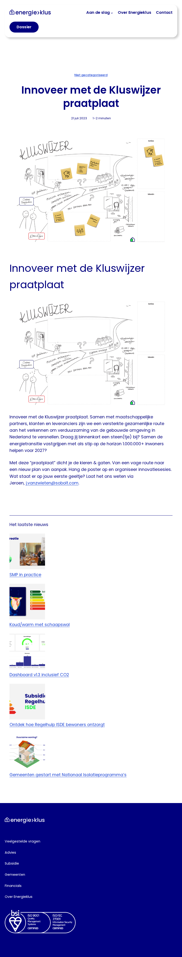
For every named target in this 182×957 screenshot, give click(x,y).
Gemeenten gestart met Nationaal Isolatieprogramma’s (68, 775)
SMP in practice (25, 575)
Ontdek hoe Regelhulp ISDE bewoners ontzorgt (57, 724)
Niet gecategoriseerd (91, 75)
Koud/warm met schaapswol (39, 624)
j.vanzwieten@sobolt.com (52, 483)
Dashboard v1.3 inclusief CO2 (39, 675)
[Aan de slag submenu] (112, 12)
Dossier (24, 27)
